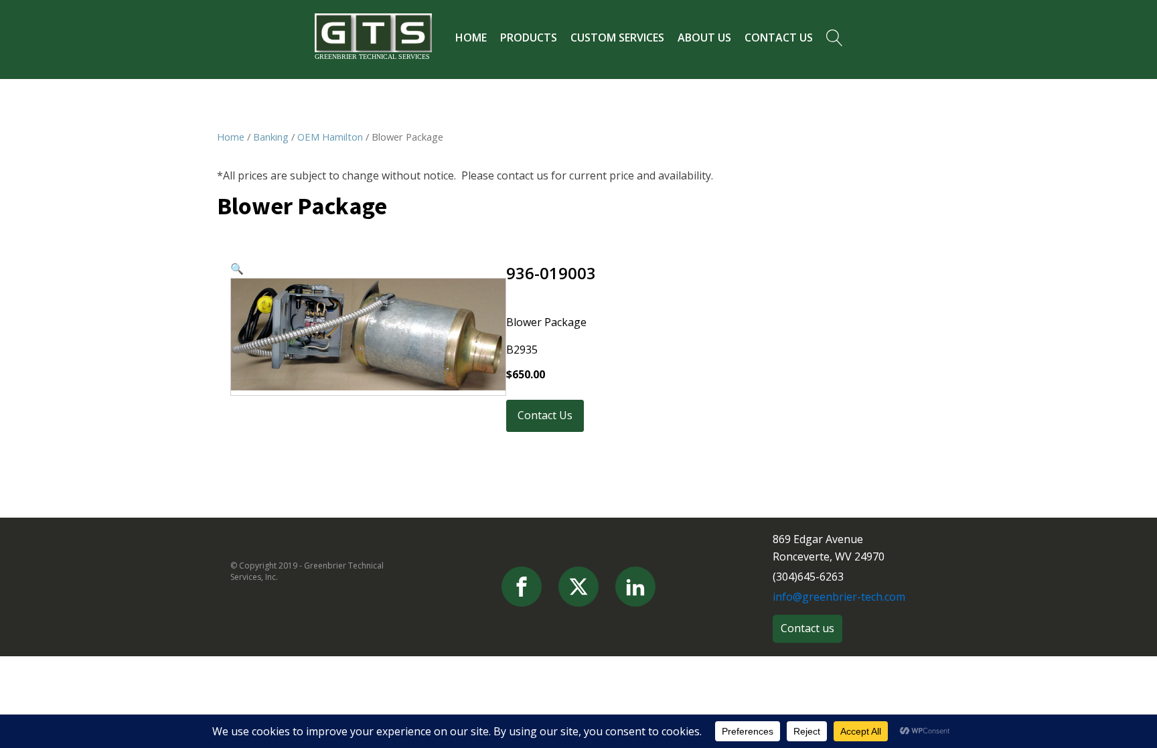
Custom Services (617, 37)
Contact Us (779, 37)
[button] (237, 268)
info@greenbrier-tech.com (839, 596)
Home (471, 37)
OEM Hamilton (330, 136)
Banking (271, 136)
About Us (704, 37)
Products (528, 37)
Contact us (807, 628)
